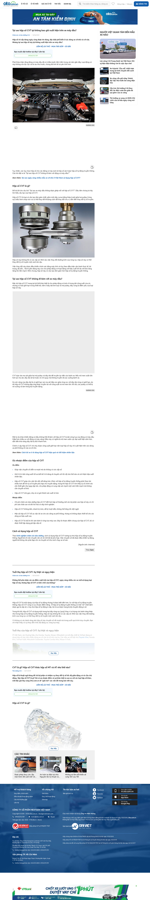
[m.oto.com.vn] (124, 791)
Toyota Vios (84, 637)
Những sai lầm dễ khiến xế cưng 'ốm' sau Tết (75, 776)
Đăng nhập (121, 4)
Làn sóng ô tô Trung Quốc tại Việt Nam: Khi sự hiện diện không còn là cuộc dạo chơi (117, 62)
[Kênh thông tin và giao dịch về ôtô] (11, 3)
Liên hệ (16, 803)
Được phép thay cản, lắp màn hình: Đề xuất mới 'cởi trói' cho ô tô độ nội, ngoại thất (25, 776)
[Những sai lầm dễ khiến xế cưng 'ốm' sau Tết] (76, 764)
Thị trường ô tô (17, 671)
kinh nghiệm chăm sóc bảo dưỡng (30, 536)
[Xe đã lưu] (113, 4)
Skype (53, 817)
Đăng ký (130, 4)
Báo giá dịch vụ (68, 793)
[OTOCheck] (75, 17)
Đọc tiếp (54, 653)
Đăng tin (143, 4)
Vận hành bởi (67, 826)
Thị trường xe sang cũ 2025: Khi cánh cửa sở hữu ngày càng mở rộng (122, 100)
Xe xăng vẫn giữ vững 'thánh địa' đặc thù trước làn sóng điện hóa (122, 80)
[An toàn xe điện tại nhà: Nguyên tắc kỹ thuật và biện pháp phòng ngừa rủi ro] (50, 764)
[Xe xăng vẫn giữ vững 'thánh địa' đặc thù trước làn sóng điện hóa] (104, 80)
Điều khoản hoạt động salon (23, 796)
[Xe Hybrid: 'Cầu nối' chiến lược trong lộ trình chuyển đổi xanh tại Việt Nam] (104, 71)
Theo (90, 550)
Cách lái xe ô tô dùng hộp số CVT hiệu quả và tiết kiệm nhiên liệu (48, 452)
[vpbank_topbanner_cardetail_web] (75, 892)
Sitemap (45, 800)
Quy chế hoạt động (48, 796)
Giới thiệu (45, 793)
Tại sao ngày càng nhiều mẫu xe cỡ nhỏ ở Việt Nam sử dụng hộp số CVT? (51, 178)
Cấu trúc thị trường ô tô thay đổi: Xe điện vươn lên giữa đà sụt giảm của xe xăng (121, 90)
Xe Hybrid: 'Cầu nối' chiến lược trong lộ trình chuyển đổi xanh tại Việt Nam (122, 70)
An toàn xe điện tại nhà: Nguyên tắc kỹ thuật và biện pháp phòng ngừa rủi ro (50, 776)
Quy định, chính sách (21, 793)
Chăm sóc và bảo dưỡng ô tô (21, 35)
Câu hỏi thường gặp (20, 800)
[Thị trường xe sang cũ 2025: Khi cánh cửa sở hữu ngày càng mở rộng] (104, 100)
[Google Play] (124, 803)
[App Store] (124, 797)
